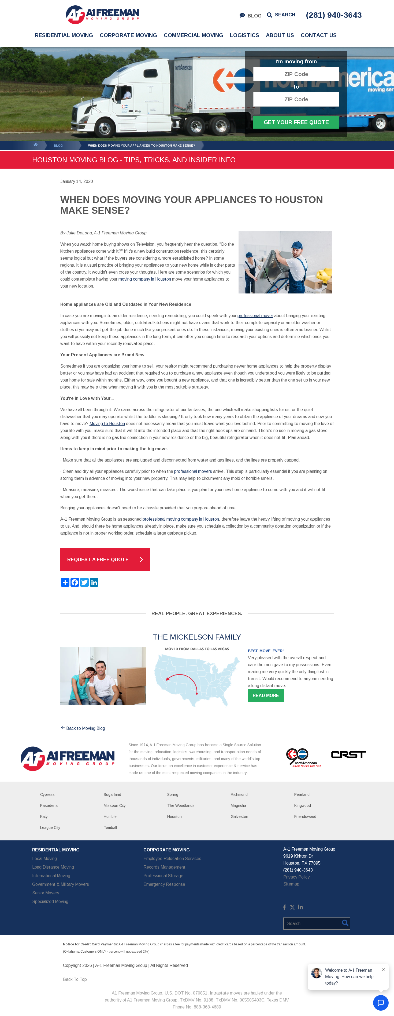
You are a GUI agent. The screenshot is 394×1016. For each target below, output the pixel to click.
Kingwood (302, 805)
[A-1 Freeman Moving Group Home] (102, 14)
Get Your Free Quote (296, 122)
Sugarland (112, 794)
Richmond (239, 794)
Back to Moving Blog (85, 728)
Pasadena (49, 805)
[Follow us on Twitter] (292, 908)
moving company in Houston (144, 279)
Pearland (302, 794)
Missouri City (115, 805)
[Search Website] (345, 924)
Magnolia (238, 805)
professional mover (255, 315)
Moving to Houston (107, 423)
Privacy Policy (296, 877)
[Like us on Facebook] (284, 908)
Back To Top (75, 979)
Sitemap (291, 884)
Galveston (239, 816)
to (296, 87)
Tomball (110, 827)
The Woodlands (181, 805)
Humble (110, 816)
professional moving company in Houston (181, 519)
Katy (44, 816)
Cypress (47, 794)
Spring (172, 794)
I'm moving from (296, 61)
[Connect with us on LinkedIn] (300, 908)
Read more (266, 695)
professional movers (193, 471)
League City (50, 827)
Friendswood (305, 816)
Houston (174, 816)
